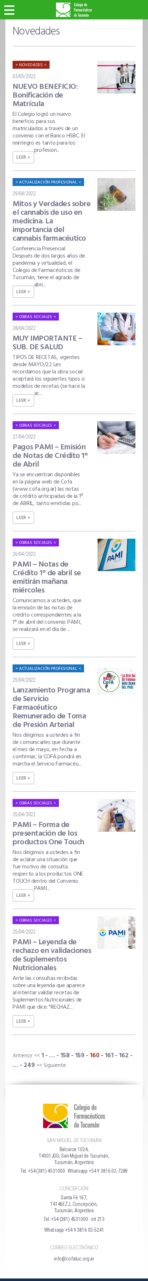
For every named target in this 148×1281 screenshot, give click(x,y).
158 (65, 1055)
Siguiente (54, 1065)
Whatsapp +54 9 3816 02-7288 (98, 1171)
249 (29, 1065)
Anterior (23, 1055)
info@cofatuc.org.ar (74, 1259)
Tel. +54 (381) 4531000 (42, 1171)
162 (124, 1055)
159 (79, 1055)
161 (109, 1055)
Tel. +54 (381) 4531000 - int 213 (74, 1219)
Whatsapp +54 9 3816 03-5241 (74, 1230)
